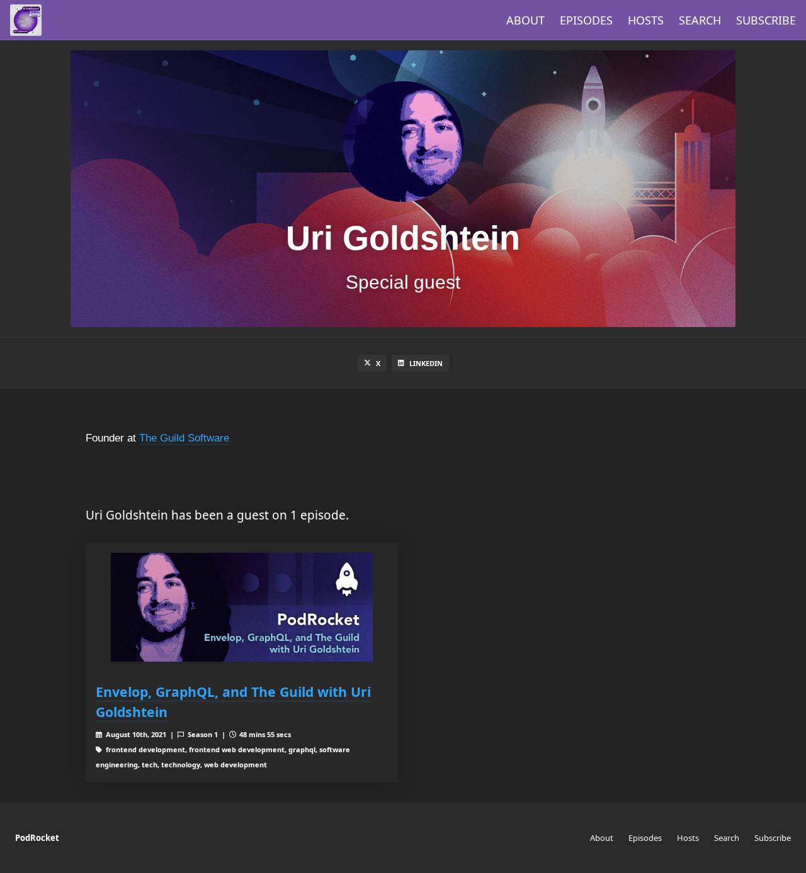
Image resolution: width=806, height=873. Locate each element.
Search (700, 20)
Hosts (646, 20)
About (525, 20)
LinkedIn (426, 363)
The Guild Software (184, 438)
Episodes (586, 20)
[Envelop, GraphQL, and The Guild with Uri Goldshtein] (242, 607)
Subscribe (766, 20)
